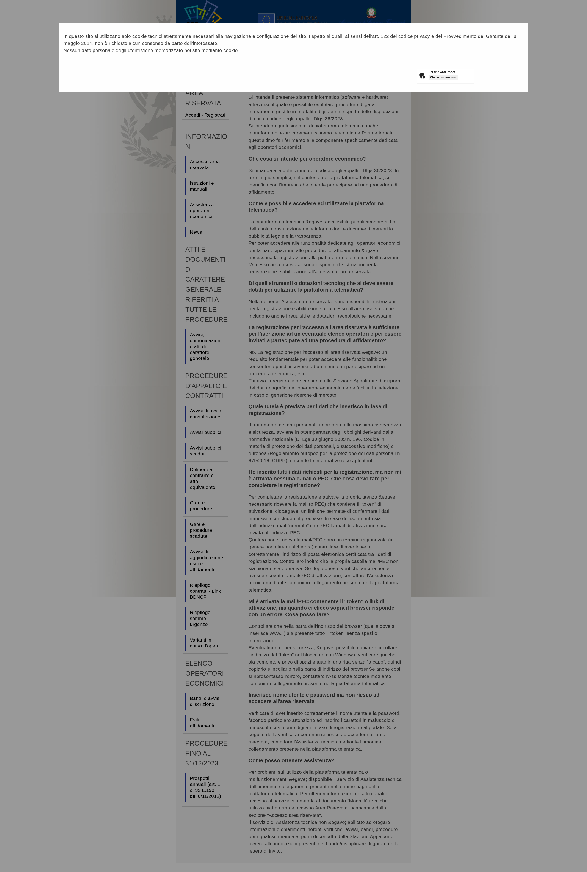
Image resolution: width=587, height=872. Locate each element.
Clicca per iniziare (443, 77)
